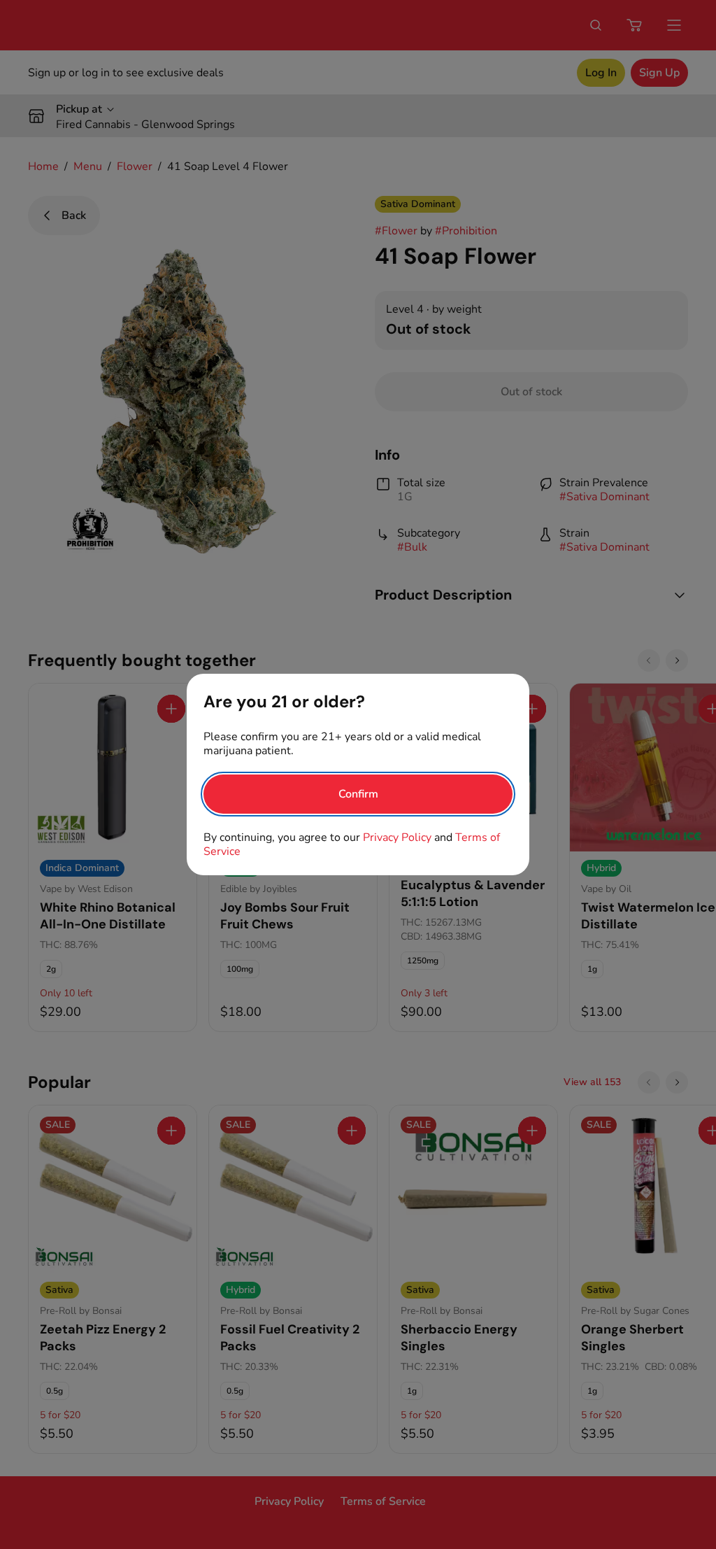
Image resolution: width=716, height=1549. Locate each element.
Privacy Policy (397, 837)
